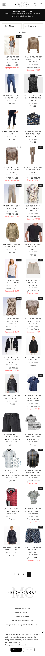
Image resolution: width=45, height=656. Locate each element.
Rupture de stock (22, 616)
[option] (22, 14)
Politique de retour (22, 612)
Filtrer (11, 26)
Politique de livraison (22, 608)
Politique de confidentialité (22, 620)
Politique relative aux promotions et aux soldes (22, 624)
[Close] (43, 632)
